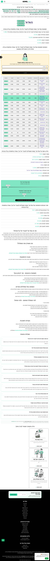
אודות (25, 506)
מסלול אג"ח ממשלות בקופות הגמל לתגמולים (18, 253)
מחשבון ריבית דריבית (25, 538)
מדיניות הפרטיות (25, 513)
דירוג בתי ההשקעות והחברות (25, 539)
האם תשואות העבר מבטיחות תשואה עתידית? (38, 412)
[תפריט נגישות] (1, 57)
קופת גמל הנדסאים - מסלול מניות (42, 133)
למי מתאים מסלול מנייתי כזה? (42, 393)
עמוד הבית (25, 503)
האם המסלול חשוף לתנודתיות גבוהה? (40, 384)
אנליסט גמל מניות (42, 93)
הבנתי (47, 558)
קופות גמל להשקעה (25, 523)
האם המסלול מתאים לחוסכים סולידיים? (40, 348)
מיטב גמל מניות (42, 125)
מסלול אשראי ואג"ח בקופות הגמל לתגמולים (17, 269)
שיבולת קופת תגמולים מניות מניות (42, 146)
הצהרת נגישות (25, 515)
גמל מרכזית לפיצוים (25, 531)
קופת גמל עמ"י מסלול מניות (42, 136)
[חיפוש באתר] (4, 1)
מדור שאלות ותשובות (25, 546)
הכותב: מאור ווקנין (25, 510)
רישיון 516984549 (13, 421)
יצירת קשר (25, 516)
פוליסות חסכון (25, 529)
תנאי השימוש (25, 512)
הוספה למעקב (20, 25)
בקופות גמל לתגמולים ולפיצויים (21, 330)
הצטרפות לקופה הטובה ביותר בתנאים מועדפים (25, 200)
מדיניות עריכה (25, 509)
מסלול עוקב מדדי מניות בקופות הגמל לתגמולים (29, 282)
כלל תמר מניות (42, 111)
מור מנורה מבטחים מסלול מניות (42, 119)
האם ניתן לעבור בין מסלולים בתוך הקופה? (39, 403)
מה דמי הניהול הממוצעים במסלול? (41, 357)
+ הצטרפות (6, 81)
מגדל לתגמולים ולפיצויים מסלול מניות (42, 115)
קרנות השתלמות (25, 525)
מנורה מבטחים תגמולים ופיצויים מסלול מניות (42, 128)
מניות (42, 165)
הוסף (46, 81)
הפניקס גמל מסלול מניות (42, 102)
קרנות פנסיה (25, 526)
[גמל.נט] (27, 1)
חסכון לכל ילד (25, 528)
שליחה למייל (20, 23)
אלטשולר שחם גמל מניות (42, 84)
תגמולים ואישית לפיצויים (37, 162)
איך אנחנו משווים (25, 507)
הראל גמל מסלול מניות (42, 106)
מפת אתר (25, 518)
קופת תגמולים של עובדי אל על (34, 170)
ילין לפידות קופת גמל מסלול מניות (42, 109)
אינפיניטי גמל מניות (42, 81)
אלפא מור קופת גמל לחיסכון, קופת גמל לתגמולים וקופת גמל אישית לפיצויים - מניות (42, 89)
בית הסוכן (25, 504)
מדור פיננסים (25, 545)
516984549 (23, 556)
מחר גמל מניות (42, 122)
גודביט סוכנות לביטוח (28, 421)
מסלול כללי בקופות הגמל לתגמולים (28, 296)
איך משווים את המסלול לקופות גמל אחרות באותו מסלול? (36, 366)
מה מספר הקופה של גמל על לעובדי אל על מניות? (38, 338)
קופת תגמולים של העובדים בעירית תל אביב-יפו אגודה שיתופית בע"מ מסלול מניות (42, 140)
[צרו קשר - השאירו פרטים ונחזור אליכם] (2, 1)
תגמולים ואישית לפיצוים (25, 532)
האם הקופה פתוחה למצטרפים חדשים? (40, 375)
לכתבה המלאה (39, 446)
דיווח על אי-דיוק (25, 422)
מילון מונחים (25, 548)
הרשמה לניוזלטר (13, 494)
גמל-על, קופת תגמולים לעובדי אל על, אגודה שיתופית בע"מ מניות (42, 98)
